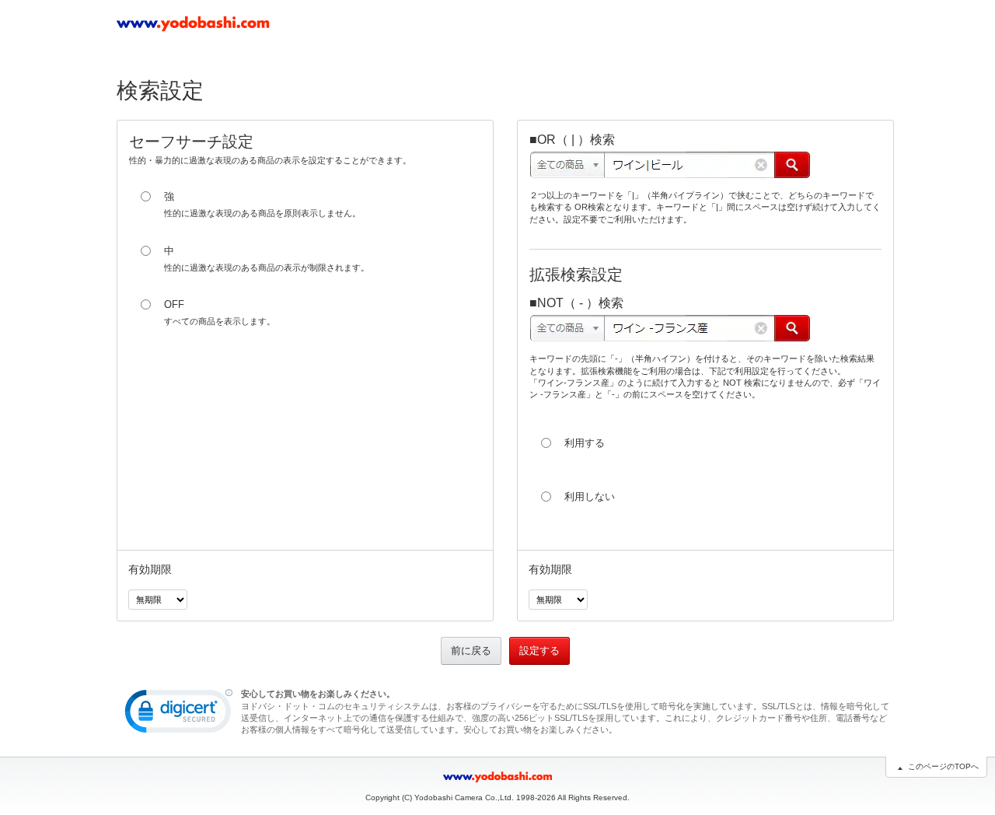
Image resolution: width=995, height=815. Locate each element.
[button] (178, 714)
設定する (539, 650)
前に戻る (471, 650)
